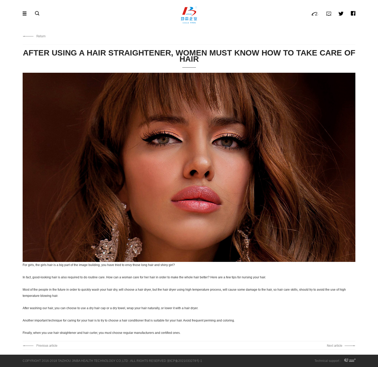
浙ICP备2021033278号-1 (184, 361)
